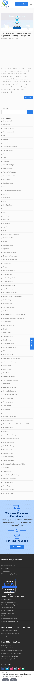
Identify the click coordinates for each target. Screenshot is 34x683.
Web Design (6, 124)
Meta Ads (6, 413)
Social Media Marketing (7, 645)
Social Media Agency (9, 176)
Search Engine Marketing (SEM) (10, 656)
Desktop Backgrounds (9, 391)
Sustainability (7, 300)
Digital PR (6, 248)
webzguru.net (9, 587)
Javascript (6, 219)
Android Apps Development (9, 630)
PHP (4, 135)
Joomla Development (7, 607)
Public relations (7, 303)
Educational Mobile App (10, 256)
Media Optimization (9, 285)
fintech (5, 241)
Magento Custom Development (12, 296)
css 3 (4, 212)
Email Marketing (8, 482)
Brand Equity (6, 332)
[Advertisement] (17, 54)
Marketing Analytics (9, 376)
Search (4, 108)
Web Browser (7, 365)
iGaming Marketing (8, 460)
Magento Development (7, 610)
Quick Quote (32, 343)
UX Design (6, 431)
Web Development (8, 128)
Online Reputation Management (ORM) (11, 650)
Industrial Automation (9, 478)
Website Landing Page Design (9, 574)
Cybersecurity (7, 351)
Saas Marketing (7, 321)
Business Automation (9, 416)
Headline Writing (8, 427)
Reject (13, 680)
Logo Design (6, 227)
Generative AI (7, 468)
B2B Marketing (7, 449)
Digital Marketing (8, 183)
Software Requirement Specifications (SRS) (16, 424)
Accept (5, 680)
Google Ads (6, 409)
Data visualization (8, 238)
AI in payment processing (10, 380)
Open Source (7, 471)
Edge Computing (8, 289)
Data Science (7, 340)
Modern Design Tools (9, 278)
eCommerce (6, 197)
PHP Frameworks (8, 150)
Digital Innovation (8, 493)
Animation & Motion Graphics (11, 358)
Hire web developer (8, 165)
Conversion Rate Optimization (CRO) (14, 464)
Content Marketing (8, 446)
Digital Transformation (9, 347)
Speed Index (6, 223)
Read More (28, 97)
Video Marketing (8, 354)
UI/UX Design (5, 568)
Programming (7, 263)
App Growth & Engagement (11, 438)
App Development (8, 132)
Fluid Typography (8, 168)
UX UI (4, 201)
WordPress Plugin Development (10, 621)
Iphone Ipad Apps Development (10, 633)
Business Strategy (8, 489)
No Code (5, 311)
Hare (16, 38)
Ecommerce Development (8, 602)
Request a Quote (22, 4)
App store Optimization (10, 259)
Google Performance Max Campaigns (14, 314)
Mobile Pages (7, 143)
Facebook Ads (7, 405)
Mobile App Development (10, 146)
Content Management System (12, 190)
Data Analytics (7, 373)
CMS (4, 157)
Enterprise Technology (9, 362)
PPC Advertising (8, 402)
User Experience (8, 205)
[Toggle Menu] (31, 4)
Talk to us (17, 547)
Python (5, 267)
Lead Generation (8, 453)
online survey (7, 369)
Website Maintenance (9, 252)
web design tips (7, 216)
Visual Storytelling (8, 325)
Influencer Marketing (9, 307)
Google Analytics (8, 281)
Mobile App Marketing (9, 435)
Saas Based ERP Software (11, 234)
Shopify (5, 329)
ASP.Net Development (7, 563)
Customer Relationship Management (14, 318)
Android (5, 139)
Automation (6, 384)
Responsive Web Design (8, 565)
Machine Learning (8, 420)
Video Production (8, 398)
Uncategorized (7, 121)
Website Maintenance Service (9, 618)
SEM (4, 230)
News (4, 154)
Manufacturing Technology (11, 475)
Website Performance (9, 172)
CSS (4, 208)
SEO (4, 186)
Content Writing (7, 274)
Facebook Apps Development (9, 605)
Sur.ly (12, 591)
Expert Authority (8, 336)
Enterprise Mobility (8, 343)
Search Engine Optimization (8, 659)
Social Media (6, 179)
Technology (6, 486)
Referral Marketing (8, 457)
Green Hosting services (10, 387)
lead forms (6, 194)
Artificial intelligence (9, 270)
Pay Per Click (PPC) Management (10, 648)
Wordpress (6, 161)
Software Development (10, 292)
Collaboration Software (10, 395)
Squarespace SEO (8, 442)
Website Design (5, 571)
